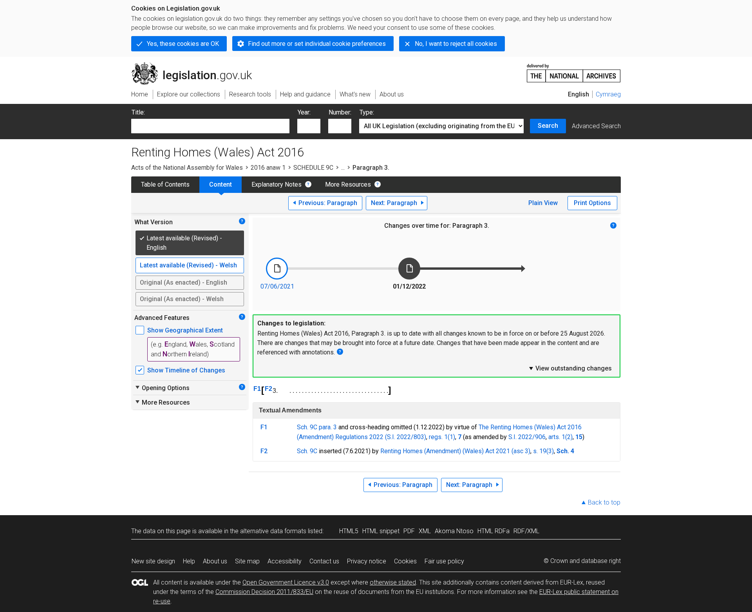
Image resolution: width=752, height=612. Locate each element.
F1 (257, 388)
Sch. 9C (307, 451)
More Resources (348, 184)
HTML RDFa (493, 531)
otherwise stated (393, 582)
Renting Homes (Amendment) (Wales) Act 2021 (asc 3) (455, 451)
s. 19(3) (543, 451)
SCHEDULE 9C (313, 167)
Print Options (592, 203)
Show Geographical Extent (185, 330)
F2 (268, 388)
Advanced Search (596, 126)
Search (548, 125)
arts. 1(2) (560, 437)
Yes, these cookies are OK (183, 43)
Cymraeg (608, 94)
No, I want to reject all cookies (456, 43)
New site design (153, 561)
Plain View (543, 203)
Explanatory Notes (276, 184)
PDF (409, 531)
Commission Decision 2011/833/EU (264, 592)
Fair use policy (444, 561)
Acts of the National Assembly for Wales (187, 167)
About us (215, 561)
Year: (304, 112)
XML (425, 531)
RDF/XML (526, 531)
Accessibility (285, 561)
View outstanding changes (570, 368)
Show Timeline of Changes (186, 370)
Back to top (604, 502)
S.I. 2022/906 (527, 437)
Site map (247, 561)
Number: (340, 112)
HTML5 (348, 531)
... (343, 167)
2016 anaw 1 (268, 167)
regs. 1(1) (442, 437)
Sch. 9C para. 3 (317, 427)
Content (220, 184)
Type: (367, 112)
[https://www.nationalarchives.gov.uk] (574, 70)
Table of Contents (165, 184)
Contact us (324, 561)
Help (189, 561)
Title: (138, 112)
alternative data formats (273, 531)
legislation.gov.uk (196, 65)
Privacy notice (366, 561)
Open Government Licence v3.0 (285, 582)
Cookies (405, 561)
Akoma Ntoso (454, 531)
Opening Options (162, 388)
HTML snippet (381, 531)
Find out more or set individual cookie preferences (317, 43)
